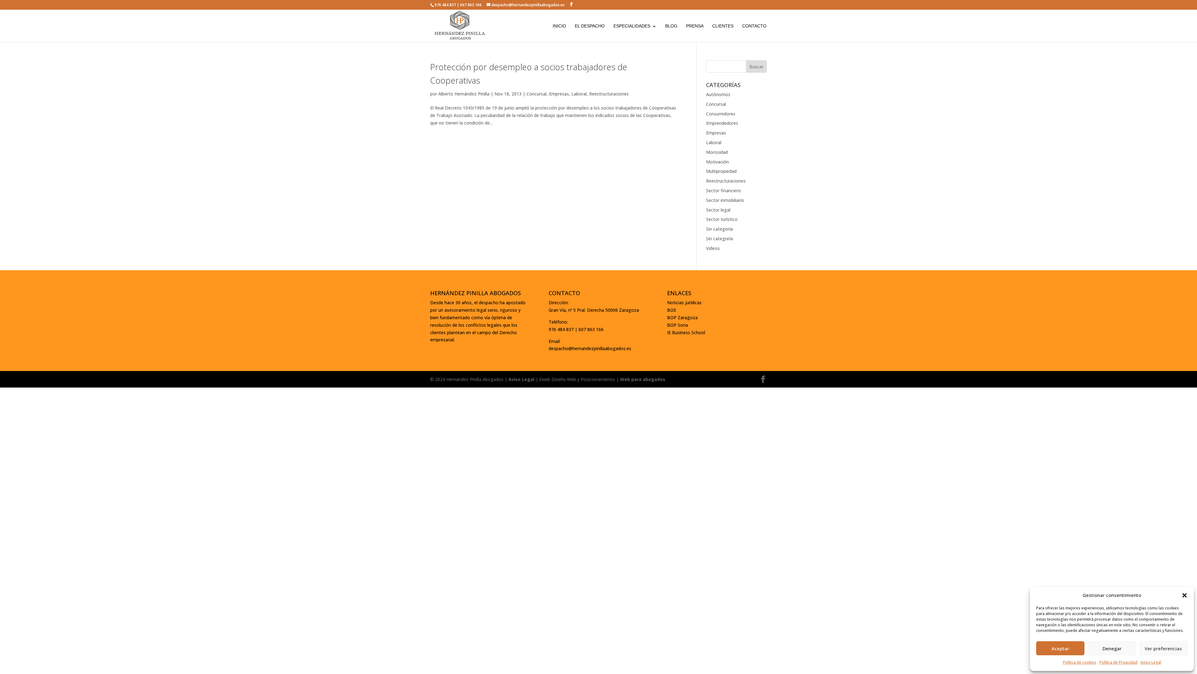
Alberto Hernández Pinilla (463, 94)
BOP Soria (677, 325)
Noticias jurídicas (684, 302)
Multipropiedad (721, 171)
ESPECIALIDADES (631, 25)
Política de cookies (1079, 662)
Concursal (536, 94)
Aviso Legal (1151, 662)
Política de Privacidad (1118, 662)
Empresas (559, 94)
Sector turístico (722, 219)
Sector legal (718, 210)
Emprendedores (722, 123)
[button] (1184, 595)
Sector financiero (723, 190)
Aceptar (1060, 648)
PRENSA (695, 25)
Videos (713, 248)
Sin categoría (719, 229)
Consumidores (720, 114)
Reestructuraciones (609, 94)
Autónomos (718, 94)
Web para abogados (642, 379)
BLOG (671, 25)
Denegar (1112, 648)
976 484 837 (445, 4)
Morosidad (717, 152)
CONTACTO (754, 25)
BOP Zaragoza (682, 317)
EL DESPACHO (590, 25)
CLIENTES (722, 25)
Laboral (579, 94)
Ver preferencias (1163, 648)
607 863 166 (471, 4)
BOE (671, 310)
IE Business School (686, 332)
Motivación (717, 162)
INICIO (559, 25)
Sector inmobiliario (725, 200)
